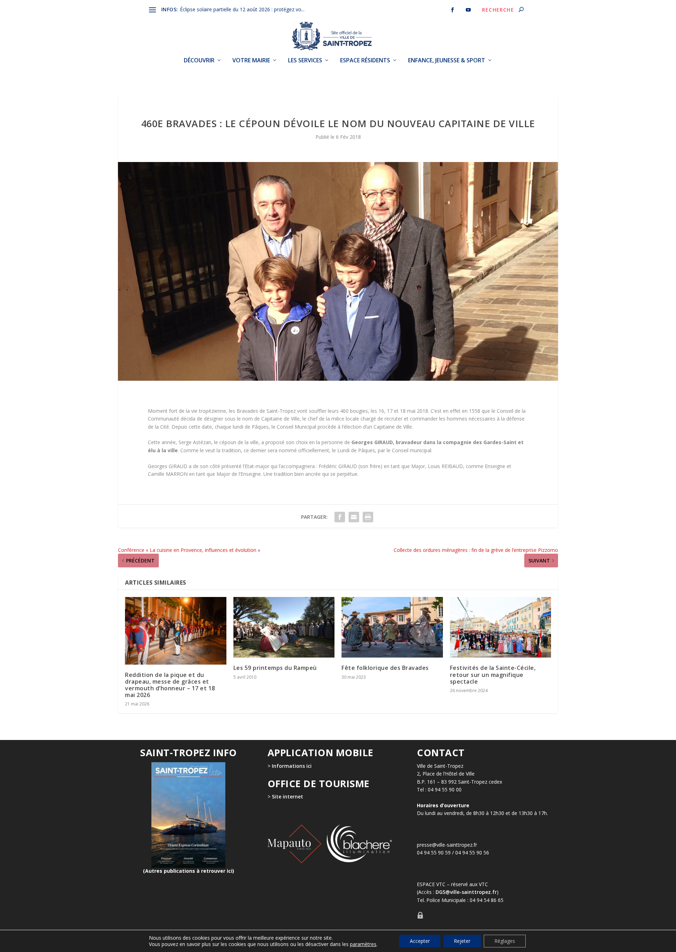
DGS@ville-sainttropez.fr (466, 892)
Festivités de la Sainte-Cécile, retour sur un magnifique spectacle (493, 674)
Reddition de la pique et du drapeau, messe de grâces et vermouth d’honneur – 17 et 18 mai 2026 (170, 685)
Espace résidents (365, 60)
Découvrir (199, 60)
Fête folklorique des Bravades (385, 668)
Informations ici (291, 766)
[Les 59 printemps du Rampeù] (284, 627)
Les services (305, 60)
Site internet (286, 796)
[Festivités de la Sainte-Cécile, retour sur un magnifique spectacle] (500, 627)
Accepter (420, 941)
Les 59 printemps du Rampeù (275, 668)
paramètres (363, 944)
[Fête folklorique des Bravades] (392, 627)
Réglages (504, 941)
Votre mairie (251, 60)
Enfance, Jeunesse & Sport (446, 60)
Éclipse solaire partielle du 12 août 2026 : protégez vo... (242, 9)
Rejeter (462, 941)
